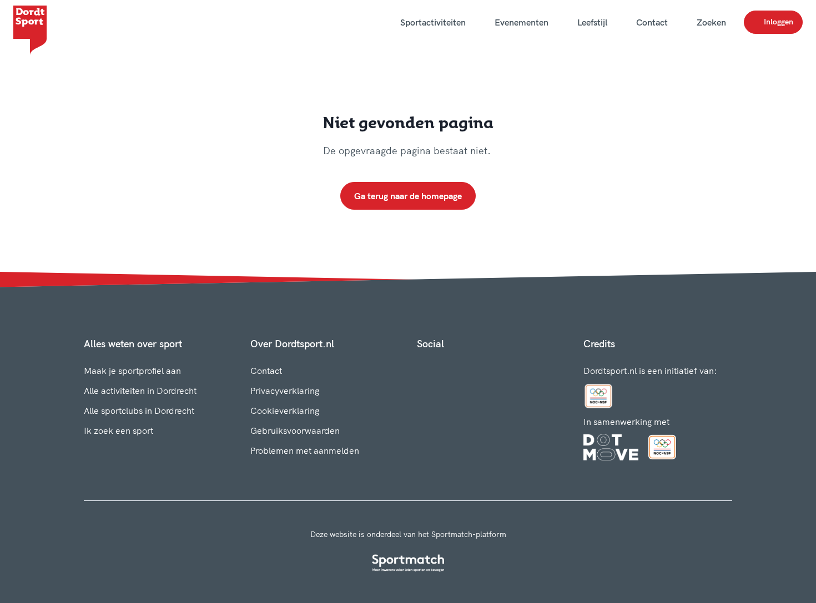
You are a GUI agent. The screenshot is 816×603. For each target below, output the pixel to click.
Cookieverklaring (284, 410)
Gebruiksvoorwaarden (295, 430)
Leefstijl (592, 22)
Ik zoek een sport (118, 430)
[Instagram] (439, 368)
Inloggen (778, 22)
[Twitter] (456, 368)
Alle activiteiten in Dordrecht (140, 390)
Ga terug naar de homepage (408, 195)
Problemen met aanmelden (304, 450)
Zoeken (711, 22)
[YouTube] (474, 368)
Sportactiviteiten (433, 22)
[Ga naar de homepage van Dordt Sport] (30, 22)
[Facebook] (421, 368)
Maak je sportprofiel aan (132, 370)
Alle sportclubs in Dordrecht (139, 410)
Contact (652, 22)
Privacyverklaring (284, 390)
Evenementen (521, 22)
